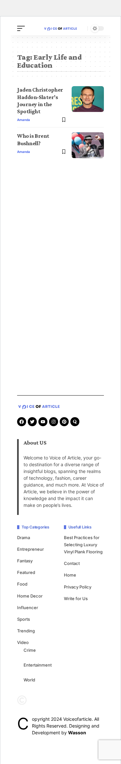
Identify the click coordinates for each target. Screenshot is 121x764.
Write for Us (76, 598)
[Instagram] (53, 421)
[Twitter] (32, 421)
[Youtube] (42, 421)
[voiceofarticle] (60, 28)
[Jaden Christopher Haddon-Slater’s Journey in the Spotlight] (88, 99)
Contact (72, 563)
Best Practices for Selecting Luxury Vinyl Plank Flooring (83, 544)
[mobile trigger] (22, 28)
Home (70, 575)
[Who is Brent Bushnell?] (88, 145)
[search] (81, 28)
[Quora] (74, 421)
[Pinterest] (64, 421)
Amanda (23, 120)
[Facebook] (21, 421)
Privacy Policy (77, 586)
